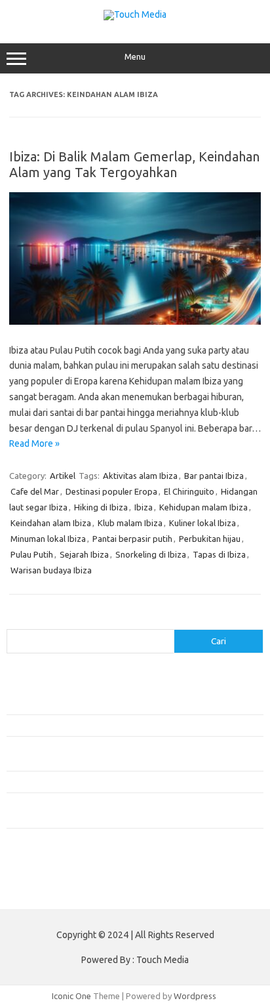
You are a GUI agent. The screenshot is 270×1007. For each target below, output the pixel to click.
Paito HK (23, 889)
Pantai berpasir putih (132, 538)
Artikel (62, 475)
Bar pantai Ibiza (214, 475)
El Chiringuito (189, 491)
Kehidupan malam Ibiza (203, 507)
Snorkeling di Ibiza (150, 554)
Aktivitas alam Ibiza (140, 475)
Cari (14, 621)
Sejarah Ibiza (84, 554)
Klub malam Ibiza (130, 522)
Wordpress (195, 995)
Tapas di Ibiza (219, 554)
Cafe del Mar (34, 491)
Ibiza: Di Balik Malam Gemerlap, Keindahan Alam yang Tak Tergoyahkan (134, 164)
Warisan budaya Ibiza (51, 570)
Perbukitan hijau (210, 538)
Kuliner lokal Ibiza (202, 522)
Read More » (34, 443)
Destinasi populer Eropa (111, 491)
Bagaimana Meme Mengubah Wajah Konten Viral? (100, 781)
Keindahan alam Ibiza (50, 522)
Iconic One (71, 995)
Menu (135, 57)
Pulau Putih (31, 554)
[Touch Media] (135, 14)
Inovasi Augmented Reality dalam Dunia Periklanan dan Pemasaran (132, 725)
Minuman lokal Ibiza (48, 538)
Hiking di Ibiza (101, 507)
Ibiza (143, 507)
